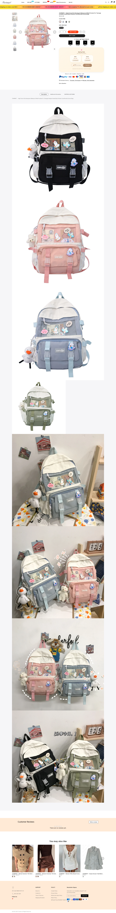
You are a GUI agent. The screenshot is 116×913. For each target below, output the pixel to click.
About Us (38, 890)
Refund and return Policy (56, 895)
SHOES (52, 2)
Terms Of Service (39, 895)
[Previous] (20, 32)
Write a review (93, 822)
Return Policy (54, 897)
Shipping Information (40, 897)
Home (22, 2)
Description (44, 94)
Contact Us (38, 893)
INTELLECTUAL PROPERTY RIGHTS (59, 900)
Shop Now (87, 65)
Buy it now (72, 35)
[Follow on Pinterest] (12, 899)
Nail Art (70, 2)
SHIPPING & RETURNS (69, 94)
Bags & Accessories (61, 2)
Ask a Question (62, 83)
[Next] (54, 32)
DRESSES (46, 2)
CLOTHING (37, 2)
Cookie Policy (54, 890)
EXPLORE (30, 2)
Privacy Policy (54, 893)
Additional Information (55, 94)
